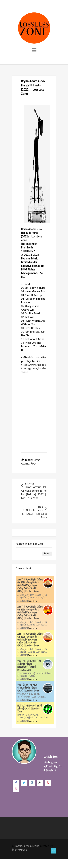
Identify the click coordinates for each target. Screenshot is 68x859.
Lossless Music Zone (27, 846)
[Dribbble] (16, 789)
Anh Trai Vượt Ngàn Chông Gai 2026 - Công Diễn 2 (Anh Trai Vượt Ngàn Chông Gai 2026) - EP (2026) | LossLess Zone (30, 612)
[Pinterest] (48, 783)
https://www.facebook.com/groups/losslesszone (33, 369)
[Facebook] (16, 783)
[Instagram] (32, 783)
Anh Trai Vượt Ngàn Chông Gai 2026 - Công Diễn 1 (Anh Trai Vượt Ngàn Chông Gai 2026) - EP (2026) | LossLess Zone (30, 639)
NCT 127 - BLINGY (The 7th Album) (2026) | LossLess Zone (29, 708)
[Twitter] (24, 783)
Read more (32, 601)
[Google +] (40, 783)
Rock (33, 463)
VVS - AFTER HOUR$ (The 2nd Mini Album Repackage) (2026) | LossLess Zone (29, 665)
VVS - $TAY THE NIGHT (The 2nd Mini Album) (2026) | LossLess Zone (28, 687)
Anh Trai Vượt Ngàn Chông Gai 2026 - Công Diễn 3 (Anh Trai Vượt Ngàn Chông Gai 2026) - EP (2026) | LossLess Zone (30, 585)
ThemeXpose (19, 849)
